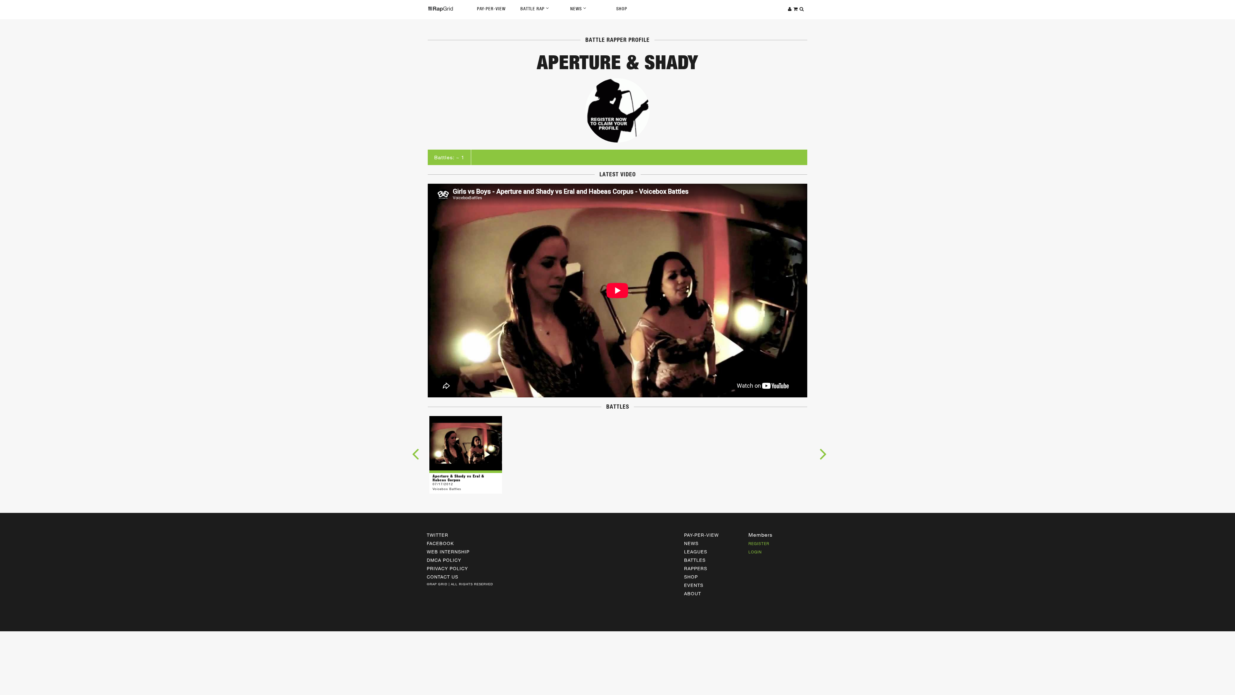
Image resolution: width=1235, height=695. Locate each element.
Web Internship (448, 551)
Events (693, 585)
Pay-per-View (701, 535)
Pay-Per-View (491, 9)
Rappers (695, 568)
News (576, 9)
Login (755, 551)
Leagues (695, 551)
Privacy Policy (447, 568)
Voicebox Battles (447, 489)
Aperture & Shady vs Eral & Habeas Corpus (458, 478)
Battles (695, 560)
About (692, 593)
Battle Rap (533, 9)
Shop (621, 9)
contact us (442, 576)
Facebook (440, 543)
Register (758, 543)
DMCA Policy (444, 560)
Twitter (437, 535)
